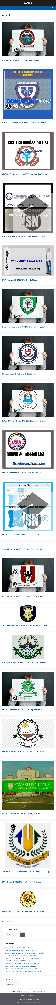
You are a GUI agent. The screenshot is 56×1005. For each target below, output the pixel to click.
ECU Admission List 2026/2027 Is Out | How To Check (21, 882)
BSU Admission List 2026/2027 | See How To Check (20, 60)
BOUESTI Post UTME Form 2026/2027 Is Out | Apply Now (21, 955)
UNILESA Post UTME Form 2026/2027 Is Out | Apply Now (21, 961)
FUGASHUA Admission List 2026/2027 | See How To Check (23, 421)
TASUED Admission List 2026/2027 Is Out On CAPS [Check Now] (25, 872)
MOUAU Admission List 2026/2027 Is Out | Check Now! (22, 710)
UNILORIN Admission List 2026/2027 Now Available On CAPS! (24, 625)
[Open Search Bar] (53, 8)
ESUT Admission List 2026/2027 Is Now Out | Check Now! (23, 596)
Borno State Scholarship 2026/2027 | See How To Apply (20, 948)
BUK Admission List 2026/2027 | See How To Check (20, 535)
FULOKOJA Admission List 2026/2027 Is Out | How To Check (24, 122)
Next (11, 921)
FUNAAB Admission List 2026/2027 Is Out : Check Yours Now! (24, 663)
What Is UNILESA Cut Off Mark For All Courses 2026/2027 (21, 966)
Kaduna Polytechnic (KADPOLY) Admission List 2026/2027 (23, 327)
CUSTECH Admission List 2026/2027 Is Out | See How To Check (25, 174)
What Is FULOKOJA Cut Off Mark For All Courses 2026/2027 (22, 968)
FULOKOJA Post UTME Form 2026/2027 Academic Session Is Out (23, 971)
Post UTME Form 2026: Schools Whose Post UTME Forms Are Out (23, 958)
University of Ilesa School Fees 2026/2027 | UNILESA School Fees (22, 963)
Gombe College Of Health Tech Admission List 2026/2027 (23, 911)
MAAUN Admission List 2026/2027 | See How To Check (22, 473)
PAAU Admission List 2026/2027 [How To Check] (19, 280)
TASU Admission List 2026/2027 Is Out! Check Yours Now (23, 549)
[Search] (22, 935)
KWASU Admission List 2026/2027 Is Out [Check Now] (21, 814)
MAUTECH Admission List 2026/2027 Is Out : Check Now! (23, 751)
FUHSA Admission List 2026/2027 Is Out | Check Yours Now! (24, 236)
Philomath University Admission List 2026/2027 (19, 374)
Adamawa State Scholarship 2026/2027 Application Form (20, 950)
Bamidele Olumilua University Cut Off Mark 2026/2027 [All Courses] (24, 953)
